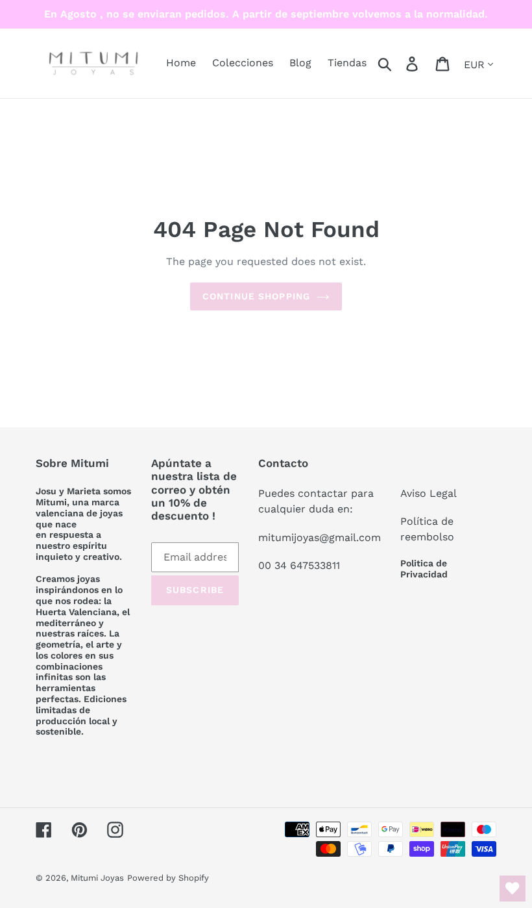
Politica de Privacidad (424, 568)
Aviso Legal (428, 493)
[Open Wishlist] (513, 889)
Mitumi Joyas (97, 878)
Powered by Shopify (168, 878)
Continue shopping (256, 296)
